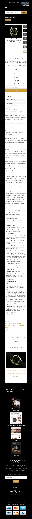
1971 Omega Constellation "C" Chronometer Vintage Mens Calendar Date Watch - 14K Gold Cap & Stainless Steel (16, 373)
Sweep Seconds (22, 325)
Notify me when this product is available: (16, 83)
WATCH (7, 331)
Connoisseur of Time (15, 502)
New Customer (12, 2)
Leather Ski (11, 323)
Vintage (7, 327)
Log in (17, 2)
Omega (16, 74)
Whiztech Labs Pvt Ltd (19, 504)
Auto (6, 323)
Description (10, 96)
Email (16, 341)
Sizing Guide (10, 103)
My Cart (13, 17)
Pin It (19, 337)
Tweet (9, 337)
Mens (16, 323)
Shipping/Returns (11, 99)
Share (14, 337)
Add (24, 337)
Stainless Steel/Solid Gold (11, 325)
